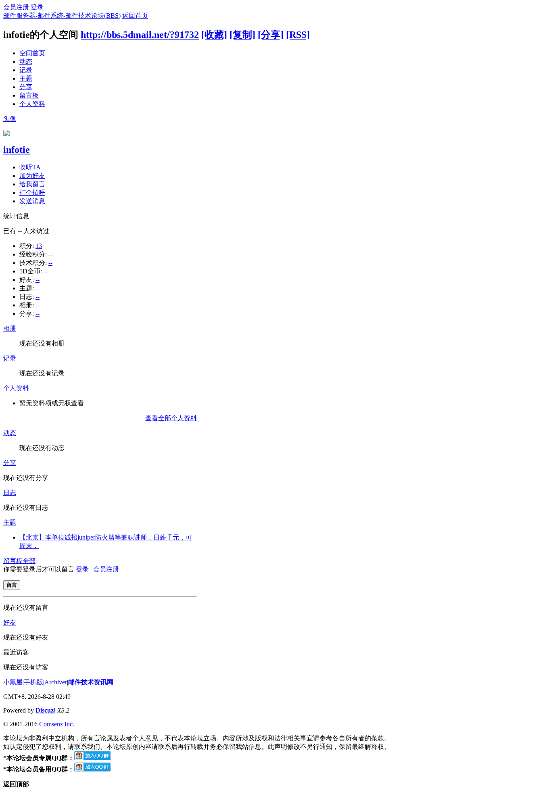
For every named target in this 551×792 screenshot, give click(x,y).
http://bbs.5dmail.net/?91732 (140, 34)
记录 (25, 70)
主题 (25, 78)
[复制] (242, 34)
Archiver (55, 682)
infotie (16, 149)
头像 (9, 118)
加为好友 (32, 175)
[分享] (271, 34)
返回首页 (135, 15)
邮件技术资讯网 (90, 682)
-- (50, 254)
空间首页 (32, 53)
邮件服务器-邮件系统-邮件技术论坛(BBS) (62, 15)
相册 (9, 328)
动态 (25, 61)
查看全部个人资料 (171, 418)
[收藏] (214, 34)
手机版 (33, 682)
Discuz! (45, 710)
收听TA (30, 167)
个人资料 (32, 103)
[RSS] (298, 34)
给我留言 (32, 184)
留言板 (29, 95)
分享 (25, 86)
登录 (37, 7)
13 (38, 245)
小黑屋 (13, 682)
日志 (9, 492)
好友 (9, 622)
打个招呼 (32, 192)
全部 (29, 560)
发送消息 (32, 201)
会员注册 (16, 7)
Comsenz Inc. (56, 724)
